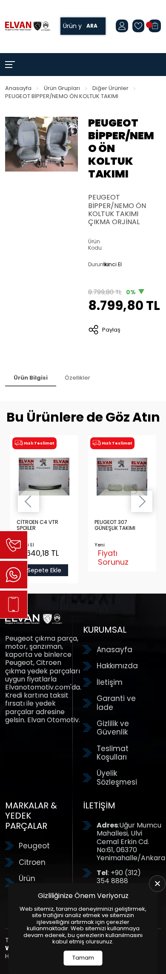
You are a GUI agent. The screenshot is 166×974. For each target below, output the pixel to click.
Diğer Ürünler (110, 88)
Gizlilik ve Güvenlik (113, 728)
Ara (91, 26)
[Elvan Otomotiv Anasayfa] (27, 26)
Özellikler (77, 378)
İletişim (110, 682)
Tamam (83, 958)
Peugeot (34, 846)
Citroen (32, 862)
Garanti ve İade (116, 703)
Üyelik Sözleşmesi (117, 777)
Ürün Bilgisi (31, 378)
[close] (157, 883)
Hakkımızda (117, 666)
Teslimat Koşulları (113, 753)
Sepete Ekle (44, 570)
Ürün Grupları (62, 88)
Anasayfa (18, 88)
